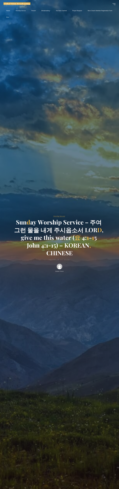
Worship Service (59, 216)
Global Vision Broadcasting (17, 3)
